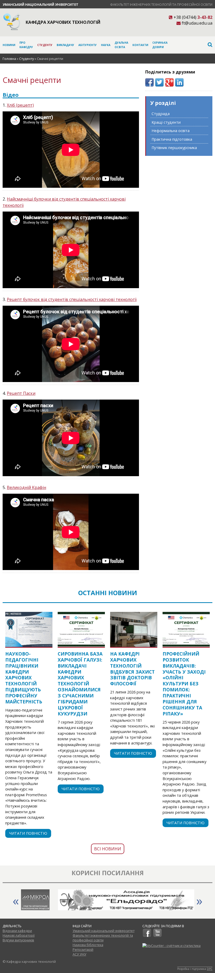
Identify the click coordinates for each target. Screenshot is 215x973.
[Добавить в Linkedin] (179, 82)
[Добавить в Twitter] (159, 82)
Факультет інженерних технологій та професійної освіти (161, 4)
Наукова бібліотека (88, 944)
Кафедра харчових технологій (63, 22)
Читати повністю (28, 833)
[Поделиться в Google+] (169, 82)
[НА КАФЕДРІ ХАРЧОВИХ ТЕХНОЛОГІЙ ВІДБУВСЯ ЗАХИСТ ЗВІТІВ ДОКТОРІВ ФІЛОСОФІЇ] (133, 629)
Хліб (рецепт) (20, 105)
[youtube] (157, 936)
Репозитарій (83, 949)
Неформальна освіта (171, 130)
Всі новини (107, 849)
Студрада (161, 113)
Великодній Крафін (26, 487)
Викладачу (65, 45)
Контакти (140, 45)
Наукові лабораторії (19, 935)
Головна (9, 58)
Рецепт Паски (21, 393)
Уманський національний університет (40, 4)
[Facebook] (147, 936)
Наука (105, 45)
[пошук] (190, 44)
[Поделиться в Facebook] (149, 82)
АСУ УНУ (79, 954)
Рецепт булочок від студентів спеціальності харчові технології (72, 299)
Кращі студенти (166, 122)
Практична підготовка (172, 139)
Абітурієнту (87, 45)
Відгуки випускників (18, 940)
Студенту (44, 45)
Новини (9, 45)
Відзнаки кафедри (17, 930)
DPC (209, 969)
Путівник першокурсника (174, 147)
